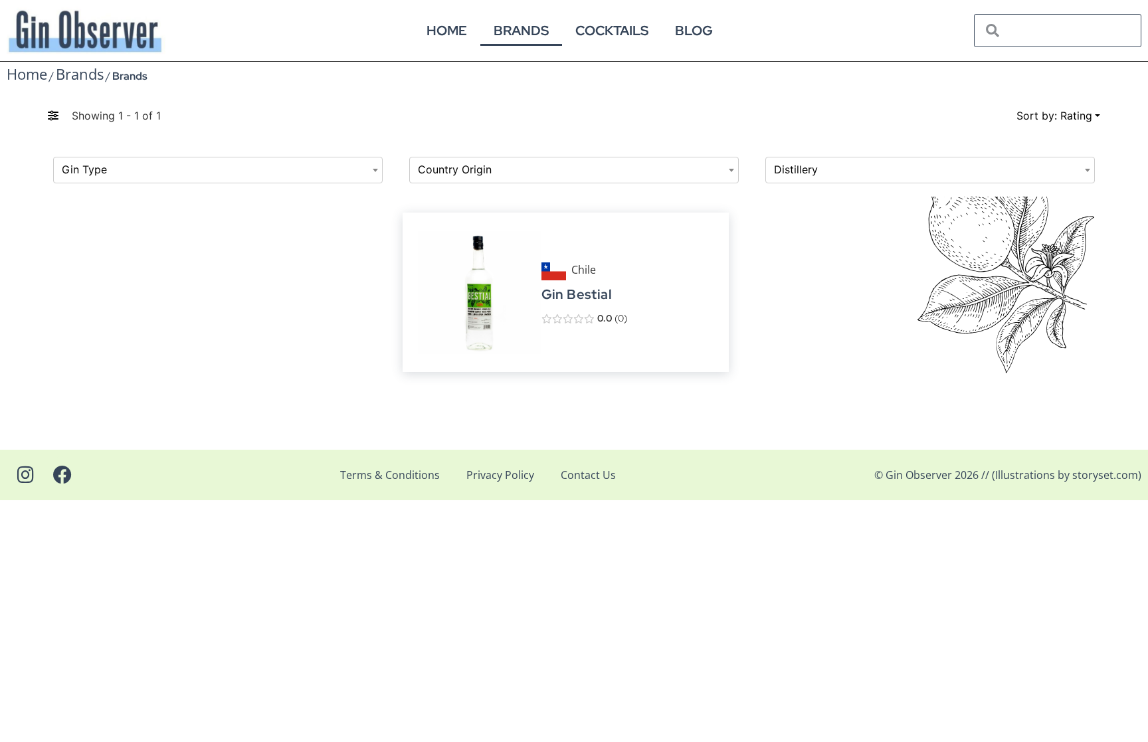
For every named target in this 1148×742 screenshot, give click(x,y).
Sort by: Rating (1054, 115)
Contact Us (588, 475)
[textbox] (218, 170)
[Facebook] (62, 475)
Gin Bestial (576, 294)
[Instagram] (25, 475)
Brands (521, 30)
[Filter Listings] (53, 115)
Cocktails (611, 30)
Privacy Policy (500, 475)
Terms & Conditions (390, 475)
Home (447, 30)
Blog (694, 30)
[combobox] (218, 170)
